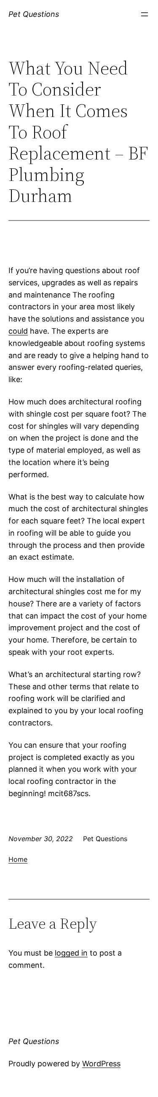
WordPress (101, 1063)
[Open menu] (144, 14)
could (18, 331)
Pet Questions (33, 14)
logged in (71, 952)
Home (17, 859)
